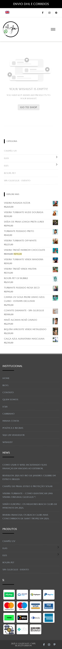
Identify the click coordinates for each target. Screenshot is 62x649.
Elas (6, 158)
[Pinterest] (56, 13)
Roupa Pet (10, 173)
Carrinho (8, 414)
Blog (5, 385)
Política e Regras (12, 428)
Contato (8, 392)
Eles (6, 165)
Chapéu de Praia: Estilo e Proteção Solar (27, 486)
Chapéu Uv (10, 151)
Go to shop (28, 107)
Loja (5, 406)
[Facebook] (42, 13)
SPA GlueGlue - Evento (17, 180)
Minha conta (10, 421)
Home (5, 378)
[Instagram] (49, 13)
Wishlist (7, 442)
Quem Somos (10, 399)
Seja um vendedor (13, 435)
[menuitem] (7, 12)
